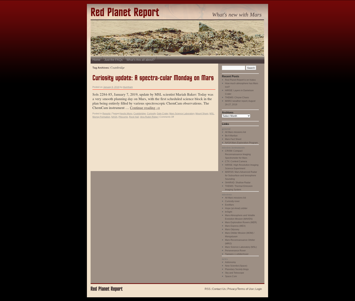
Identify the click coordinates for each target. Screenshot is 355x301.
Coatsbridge (139, 113)
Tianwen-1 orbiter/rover (236, 254)
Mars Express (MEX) (235, 226)
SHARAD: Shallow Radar (238, 182)
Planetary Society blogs (237, 269)
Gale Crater (162, 113)
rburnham (128, 87)
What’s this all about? (140, 59)
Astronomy (230, 262)
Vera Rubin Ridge (149, 117)
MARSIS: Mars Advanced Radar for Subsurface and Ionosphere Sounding (241, 175)
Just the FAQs (113, 59)
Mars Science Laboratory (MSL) (241, 247)
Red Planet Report (125, 12)
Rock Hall (134, 117)
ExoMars (229, 205)
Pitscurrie (123, 117)
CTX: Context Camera (236, 161)
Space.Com (231, 276)
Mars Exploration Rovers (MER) (241, 222)
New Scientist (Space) (236, 265)
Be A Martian (231, 135)
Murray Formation (101, 117)
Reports (106, 113)
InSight (228, 212)
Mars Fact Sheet (233, 139)
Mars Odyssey (232, 229)
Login (258, 288)
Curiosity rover (232, 201)
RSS (207, 288)
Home (96, 59)
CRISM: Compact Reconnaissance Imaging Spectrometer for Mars (238, 154)
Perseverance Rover (235, 250)
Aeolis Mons (126, 113)
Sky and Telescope (234, 273)
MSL (211, 113)
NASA (114, 117)
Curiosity (151, 113)
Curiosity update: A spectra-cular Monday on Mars (153, 78)
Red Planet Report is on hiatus (240, 80)
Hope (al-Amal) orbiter (236, 208)
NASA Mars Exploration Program (241, 142)
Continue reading (145, 107)
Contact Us (219, 288)
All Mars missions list (235, 132)
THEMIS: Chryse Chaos (237, 97)
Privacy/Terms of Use (240, 288)
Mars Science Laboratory (181, 113)
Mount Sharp (201, 113)
